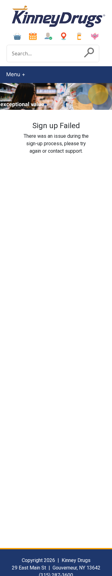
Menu (13, 74)
